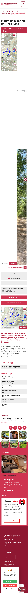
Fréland (6, 565)
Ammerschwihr (9, 564)
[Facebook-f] (11, 428)
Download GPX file (14, 303)
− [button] (3, 37)
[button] (9, 490)
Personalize (10, 589)
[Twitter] (20, 428)
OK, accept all (10, 581)
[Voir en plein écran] (3, 40)
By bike (11, 12)
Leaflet (14, 64)
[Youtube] (24, 428)
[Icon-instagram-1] (15, 428)
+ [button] (3, 35)
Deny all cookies (10, 585)
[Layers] (14, 35)
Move (4, 12)
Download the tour (14, 297)
